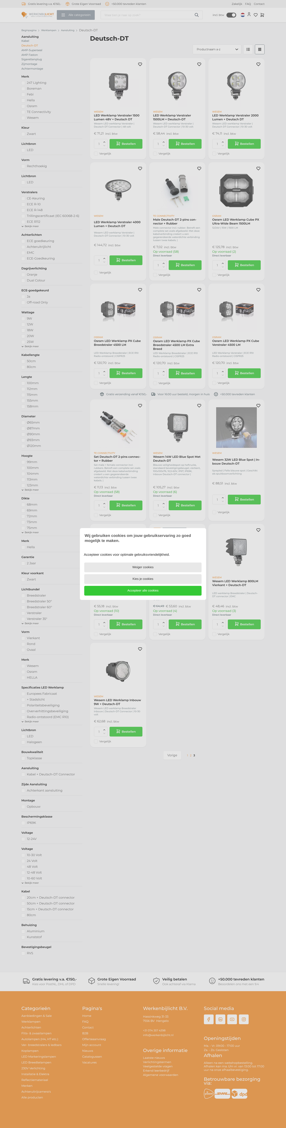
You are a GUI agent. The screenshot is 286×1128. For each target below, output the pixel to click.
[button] (143, 591)
